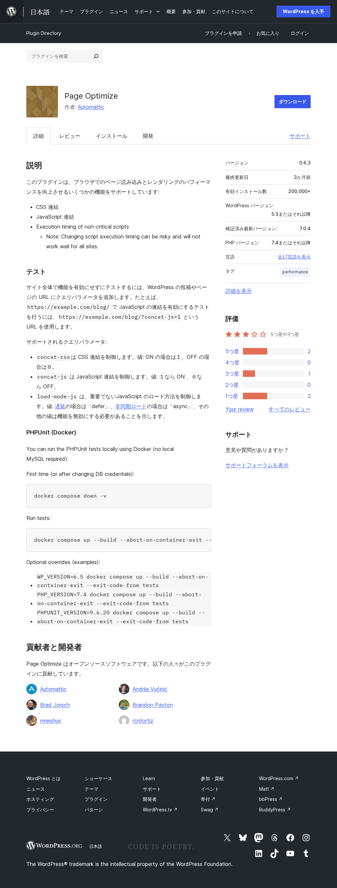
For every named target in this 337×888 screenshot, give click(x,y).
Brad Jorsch (55, 705)
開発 (148, 136)
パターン (94, 809)
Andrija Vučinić (150, 689)
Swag (210, 809)
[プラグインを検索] (96, 56)
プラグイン (96, 799)
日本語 (95, 846)
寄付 (208, 799)
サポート (300, 136)
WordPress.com (279, 778)
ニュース (35, 789)
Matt (266, 789)
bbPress (271, 799)
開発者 (150, 799)
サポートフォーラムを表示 (257, 465)
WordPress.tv (160, 809)
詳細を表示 (238, 290)
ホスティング (40, 799)
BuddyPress (275, 809)
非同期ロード (131, 406)
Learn (149, 778)
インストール (111, 136)
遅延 (60, 406)
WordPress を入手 (303, 11)
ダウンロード (292, 101)
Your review (239, 409)
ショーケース (98, 778)
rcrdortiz (143, 720)
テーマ (91, 789)
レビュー (69, 136)
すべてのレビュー (290, 409)
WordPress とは (43, 778)
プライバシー (40, 809)
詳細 (38, 136)
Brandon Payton (153, 705)
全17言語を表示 (294, 256)
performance (295, 271)
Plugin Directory (43, 33)
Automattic (91, 107)
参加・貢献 (212, 778)
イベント (210, 789)
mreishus (50, 720)
